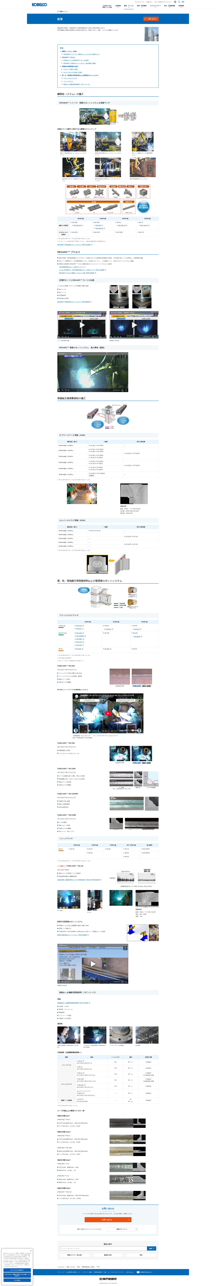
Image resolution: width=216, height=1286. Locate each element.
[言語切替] (175, 2)
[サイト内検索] (179, 2)
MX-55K (108, 649)
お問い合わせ (129, 1272)
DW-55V (109, 629)
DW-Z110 (80, 642)
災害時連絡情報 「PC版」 (100, 1272)
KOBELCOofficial (145, 1272)
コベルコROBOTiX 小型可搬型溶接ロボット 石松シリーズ (81, 270)
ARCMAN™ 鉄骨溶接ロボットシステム (73, 244)
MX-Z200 (80, 633)
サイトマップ (60, 1272)
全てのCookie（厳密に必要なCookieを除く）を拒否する (17, 1275)
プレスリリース (139, 2)
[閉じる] (31, 1251)
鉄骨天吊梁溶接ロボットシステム (72, 935)
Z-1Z (80, 1099)
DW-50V (79, 629)
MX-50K (79, 649)
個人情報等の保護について (73, 1272)
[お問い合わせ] (183, 2)
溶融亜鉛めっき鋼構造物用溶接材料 (72, 1003)
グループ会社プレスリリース (162, 2)
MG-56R (99, 225)
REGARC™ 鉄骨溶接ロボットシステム (73, 302)
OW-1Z (81, 1093)
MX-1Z (81, 1073)
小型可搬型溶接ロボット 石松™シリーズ (71, 267)
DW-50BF (80, 639)
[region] (17, 1266)
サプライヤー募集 (87, 1272)
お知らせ (148, 2)
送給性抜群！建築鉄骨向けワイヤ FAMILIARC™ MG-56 (78, 880)
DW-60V (137, 629)
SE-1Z (81, 1061)
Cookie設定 (17, 1280)
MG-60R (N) (123, 225)
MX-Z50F (80, 645)
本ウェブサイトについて (117, 1272)
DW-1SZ (81, 1085)
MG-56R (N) (100, 228)
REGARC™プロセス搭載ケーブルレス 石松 (76, 273)
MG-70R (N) (145, 225)
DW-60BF (138, 637)
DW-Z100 (80, 626)
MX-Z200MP (81, 636)
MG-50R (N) (78, 225)
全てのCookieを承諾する (17, 1270)
